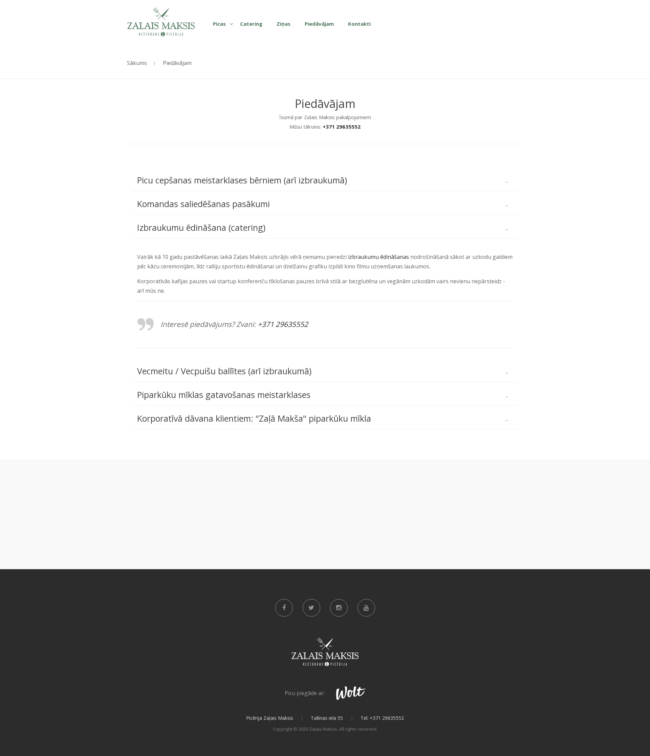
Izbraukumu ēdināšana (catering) (201, 227)
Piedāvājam (319, 23)
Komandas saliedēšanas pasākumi (203, 203)
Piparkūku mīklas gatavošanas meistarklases (223, 394)
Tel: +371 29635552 (382, 718)
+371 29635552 (342, 126)
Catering (251, 23)
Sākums (137, 63)
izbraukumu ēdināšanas (379, 257)
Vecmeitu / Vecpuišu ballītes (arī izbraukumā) (224, 371)
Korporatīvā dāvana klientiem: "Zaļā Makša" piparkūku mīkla (254, 418)
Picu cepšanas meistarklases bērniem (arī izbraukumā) (242, 180)
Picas (219, 23)
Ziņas (283, 23)
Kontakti (359, 23)
